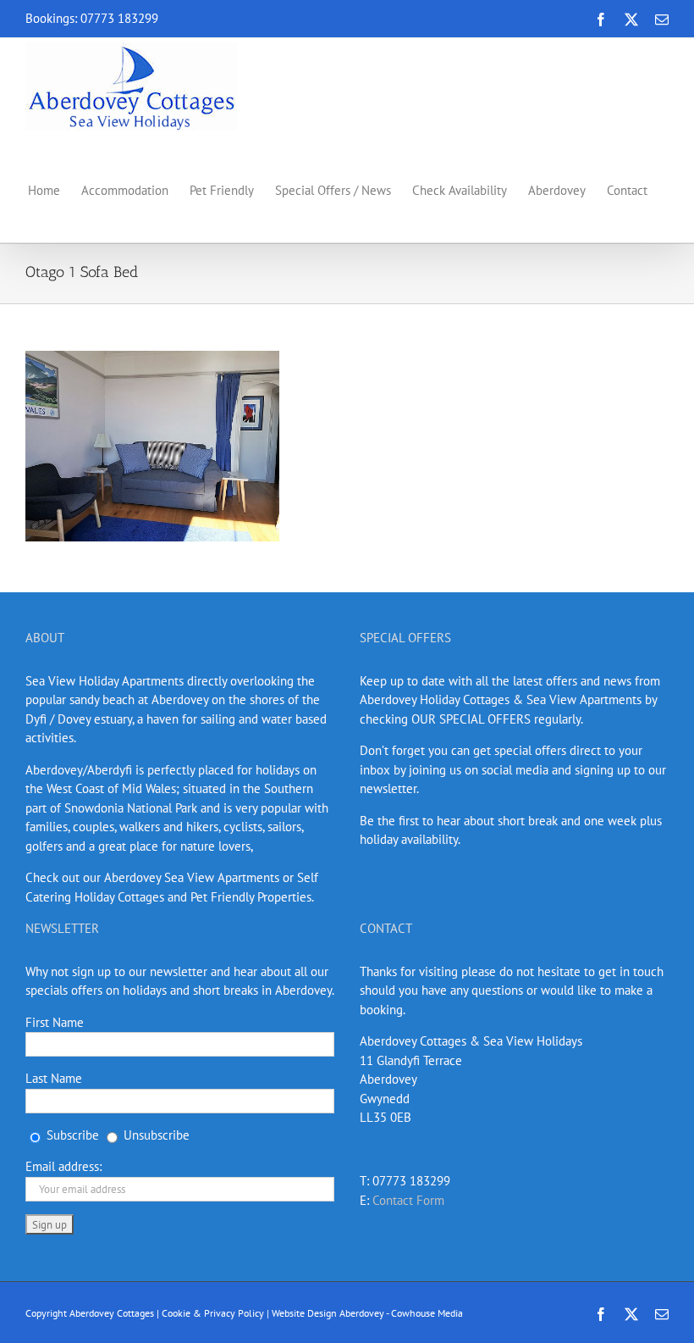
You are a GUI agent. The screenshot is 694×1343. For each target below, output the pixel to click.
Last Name (53, 1078)
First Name (54, 1022)
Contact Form (408, 1200)
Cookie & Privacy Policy (213, 1313)
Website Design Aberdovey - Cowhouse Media (367, 1313)
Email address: (63, 1166)
